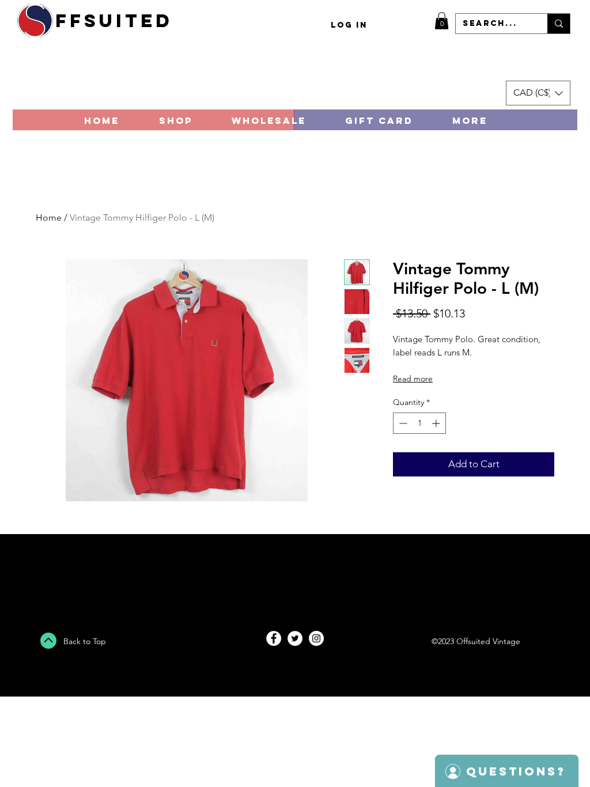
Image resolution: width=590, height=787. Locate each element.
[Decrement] (402, 423)
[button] (441, 20)
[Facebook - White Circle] (273, 638)
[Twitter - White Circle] (295, 638)
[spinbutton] (419, 423)
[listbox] (538, 93)
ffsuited (114, 20)
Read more (413, 378)
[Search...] (558, 23)
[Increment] (437, 423)
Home (49, 217)
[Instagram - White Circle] (316, 638)
